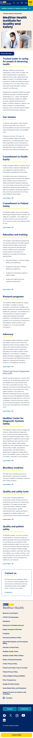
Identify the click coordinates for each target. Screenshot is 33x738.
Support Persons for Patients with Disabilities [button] (14, 693)
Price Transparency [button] (9, 680)
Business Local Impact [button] (10, 613)
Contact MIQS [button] (16, 735)
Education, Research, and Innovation (12, 13)
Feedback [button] (6, 634)
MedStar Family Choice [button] (10, 651)
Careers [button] (9, 709)
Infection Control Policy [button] (11, 647)
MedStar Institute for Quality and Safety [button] (14, 8)
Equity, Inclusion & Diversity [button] (12, 629)
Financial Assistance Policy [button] (12, 638)
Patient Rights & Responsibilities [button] (14, 676)
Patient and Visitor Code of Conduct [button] (15, 668)
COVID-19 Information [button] (11, 617)
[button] (14, 3)
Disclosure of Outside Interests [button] (13, 625)
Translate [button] (9, 698)
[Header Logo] (5, 2)
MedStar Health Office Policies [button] (13, 656)
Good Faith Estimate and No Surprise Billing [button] (15, 642)
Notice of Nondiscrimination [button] (12, 660)
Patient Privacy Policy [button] (10, 672)
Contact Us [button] (24, 709)
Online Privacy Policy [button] (10, 664)
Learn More (7, 198)
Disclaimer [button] (6, 621)
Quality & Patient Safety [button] (11, 684)
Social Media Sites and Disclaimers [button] (14, 688)
